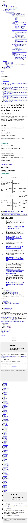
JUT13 (16, 19)
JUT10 (16, 17)
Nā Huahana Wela (7, 319)
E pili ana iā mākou (10, 6)
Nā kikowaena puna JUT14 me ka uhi (19, 36)
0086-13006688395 (13, 292)
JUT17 (16, 21)
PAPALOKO (6, 67)
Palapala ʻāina (15, 319)
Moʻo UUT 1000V (19, 27)
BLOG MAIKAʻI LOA (6, 321)
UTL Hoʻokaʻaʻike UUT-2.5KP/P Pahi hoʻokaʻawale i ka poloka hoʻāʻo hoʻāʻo (12, 212)
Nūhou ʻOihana (9, 62)
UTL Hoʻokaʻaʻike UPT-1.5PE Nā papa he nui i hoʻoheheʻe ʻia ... (15, 284)
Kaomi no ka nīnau (5, 317)
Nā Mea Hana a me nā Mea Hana (19, 55)
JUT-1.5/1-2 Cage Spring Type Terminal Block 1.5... (15, 227)
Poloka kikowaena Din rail (15, 13)
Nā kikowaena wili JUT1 (20, 24)
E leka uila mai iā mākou (6, 164)
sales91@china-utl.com (8, 291)
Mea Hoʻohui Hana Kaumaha (19, 44)
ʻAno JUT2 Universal (20, 26)
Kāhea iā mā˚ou (7, 68)
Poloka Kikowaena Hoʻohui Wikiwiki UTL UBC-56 (15, 214)
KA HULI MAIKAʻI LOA (19, 321)
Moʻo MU (17, 50)
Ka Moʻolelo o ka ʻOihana (12, 8)
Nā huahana (6, 81)
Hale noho (17, 48)
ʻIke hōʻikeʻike (9, 66)
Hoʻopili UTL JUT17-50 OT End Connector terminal (14, 247)
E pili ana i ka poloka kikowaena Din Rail (15, 64)
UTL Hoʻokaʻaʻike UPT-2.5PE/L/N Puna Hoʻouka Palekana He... (14, 238)
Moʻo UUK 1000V (19, 28)
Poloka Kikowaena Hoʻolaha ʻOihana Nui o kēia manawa (18, 15)
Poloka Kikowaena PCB (17, 49)
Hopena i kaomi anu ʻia (20, 57)
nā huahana (6, 10)
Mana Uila (5, 301)
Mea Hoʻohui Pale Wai (17, 54)
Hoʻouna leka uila (5, 331)
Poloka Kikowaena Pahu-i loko (19, 37)
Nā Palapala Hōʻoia (10, 9)
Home (4, 4)
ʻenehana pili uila (10, 12)
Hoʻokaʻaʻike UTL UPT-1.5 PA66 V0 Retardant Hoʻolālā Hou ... (14, 259)
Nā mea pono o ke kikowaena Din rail (19, 59)
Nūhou (5, 61)
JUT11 (16, 18)
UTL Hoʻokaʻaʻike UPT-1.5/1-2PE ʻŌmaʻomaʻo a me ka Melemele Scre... (15, 271)
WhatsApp (3, 335)
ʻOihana (5, 5)
